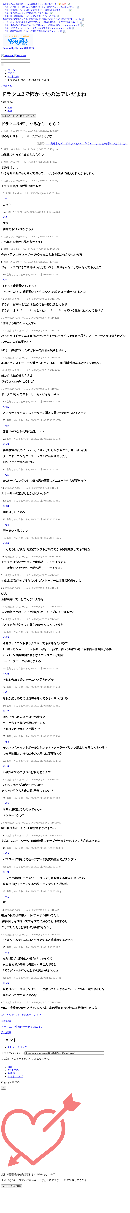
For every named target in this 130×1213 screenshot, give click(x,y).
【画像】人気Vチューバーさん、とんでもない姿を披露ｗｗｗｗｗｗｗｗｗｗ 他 (37, 28)
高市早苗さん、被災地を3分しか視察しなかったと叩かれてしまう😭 (32, 4)
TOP (10, 1067)
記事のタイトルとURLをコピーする (19, 116)
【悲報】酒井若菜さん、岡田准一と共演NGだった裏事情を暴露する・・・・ (35, 10)
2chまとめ (6, 85)
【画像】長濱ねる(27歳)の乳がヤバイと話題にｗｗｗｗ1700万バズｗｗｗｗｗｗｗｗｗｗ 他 (41, 25)
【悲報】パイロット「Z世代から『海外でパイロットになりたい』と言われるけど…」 (39, 7)
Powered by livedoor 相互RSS (18, 48)
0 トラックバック (17, 1047)
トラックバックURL (12, 1053)
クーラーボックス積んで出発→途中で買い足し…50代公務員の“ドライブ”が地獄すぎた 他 (40, 22)
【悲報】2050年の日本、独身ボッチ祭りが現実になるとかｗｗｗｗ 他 (32, 31)
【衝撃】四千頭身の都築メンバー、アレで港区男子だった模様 (29, 16)
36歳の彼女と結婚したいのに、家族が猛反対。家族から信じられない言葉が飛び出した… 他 (42, 19)
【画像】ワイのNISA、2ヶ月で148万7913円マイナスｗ (26, 13)
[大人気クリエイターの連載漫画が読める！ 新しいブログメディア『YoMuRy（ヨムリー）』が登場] (18, 45)
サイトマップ (15, 1076)
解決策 (11, 1073)
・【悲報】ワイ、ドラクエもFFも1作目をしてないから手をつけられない (86, 143)
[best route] (13, 55)
